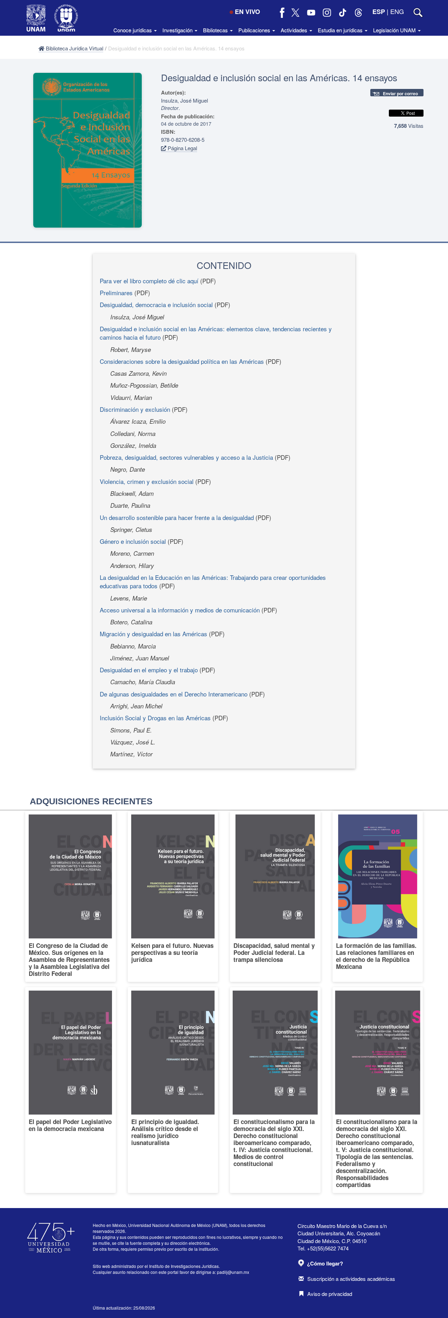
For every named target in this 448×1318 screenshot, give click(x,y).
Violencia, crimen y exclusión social (147, 481)
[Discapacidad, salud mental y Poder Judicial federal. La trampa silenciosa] (275, 896)
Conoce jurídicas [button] (133, 30)
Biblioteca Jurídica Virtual (73, 48)
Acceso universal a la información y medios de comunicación (180, 609)
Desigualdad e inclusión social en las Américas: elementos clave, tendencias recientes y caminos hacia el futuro (216, 332)
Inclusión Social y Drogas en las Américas (155, 717)
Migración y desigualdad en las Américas (153, 633)
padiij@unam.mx (233, 1272)
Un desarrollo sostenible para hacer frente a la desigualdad (177, 517)
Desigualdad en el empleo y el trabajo (149, 669)
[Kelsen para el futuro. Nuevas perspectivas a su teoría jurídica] (173, 896)
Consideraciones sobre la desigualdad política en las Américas (182, 361)
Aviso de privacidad (329, 1293)
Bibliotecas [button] (216, 30)
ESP (378, 11)
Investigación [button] (178, 30)
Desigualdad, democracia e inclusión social (156, 304)
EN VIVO (247, 11)
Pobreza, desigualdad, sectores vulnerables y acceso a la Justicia (186, 457)
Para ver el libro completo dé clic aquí (149, 280)
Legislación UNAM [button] (395, 30)
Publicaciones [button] (255, 30)
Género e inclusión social (133, 541)
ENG (397, 11)
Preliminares (116, 292)
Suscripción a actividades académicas (351, 1278)
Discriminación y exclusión (135, 409)
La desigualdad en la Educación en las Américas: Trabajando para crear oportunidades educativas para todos (213, 581)
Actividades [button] (295, 30)
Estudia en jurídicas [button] (341, 30)
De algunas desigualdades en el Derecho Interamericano (173, 693)
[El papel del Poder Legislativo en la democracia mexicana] (70, 1090)
